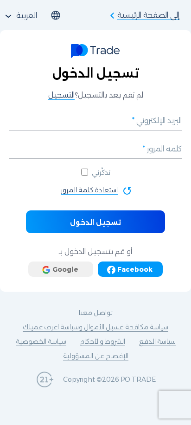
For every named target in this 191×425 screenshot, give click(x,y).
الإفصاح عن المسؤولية (95, 356)
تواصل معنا (96, 312)
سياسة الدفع (157, 341)
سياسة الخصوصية (41, 341)
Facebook (135, 269)
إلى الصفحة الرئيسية (148, 15)
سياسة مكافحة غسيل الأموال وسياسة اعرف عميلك (95, 327)
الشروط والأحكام (102, 341)
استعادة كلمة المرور (89, 190)
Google (65, 269)
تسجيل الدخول (95, 222)
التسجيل (61, 95)
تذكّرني (101, 172)
